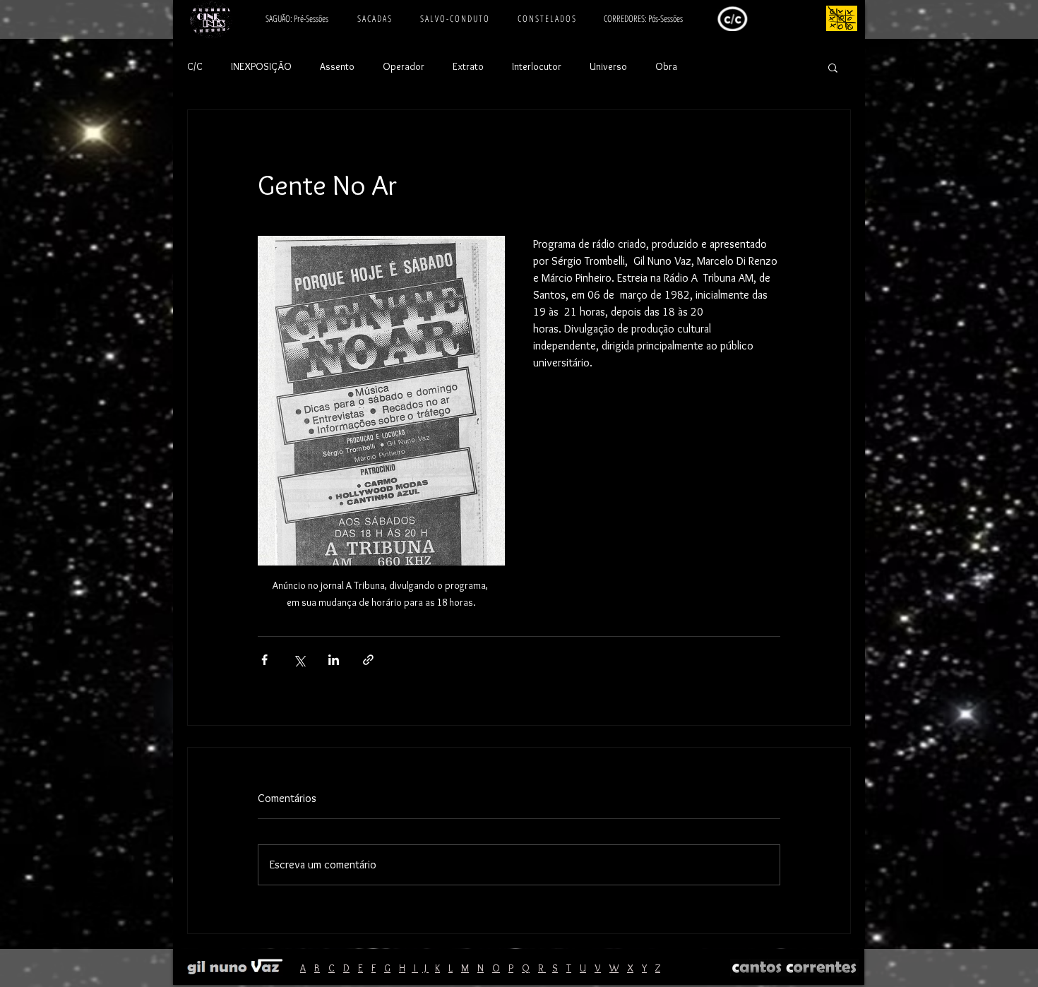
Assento (337, 66)
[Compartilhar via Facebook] (264, 659)
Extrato (468, 66)
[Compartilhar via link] (368, 659)
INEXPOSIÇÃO (261, 66)
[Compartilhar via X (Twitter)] (299, 659)
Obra (666, 66)
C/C (195, 66)
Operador (403, 66)
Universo (608, 66)
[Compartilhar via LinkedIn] (333, 659)
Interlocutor (536, 66)
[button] (833, 67)
